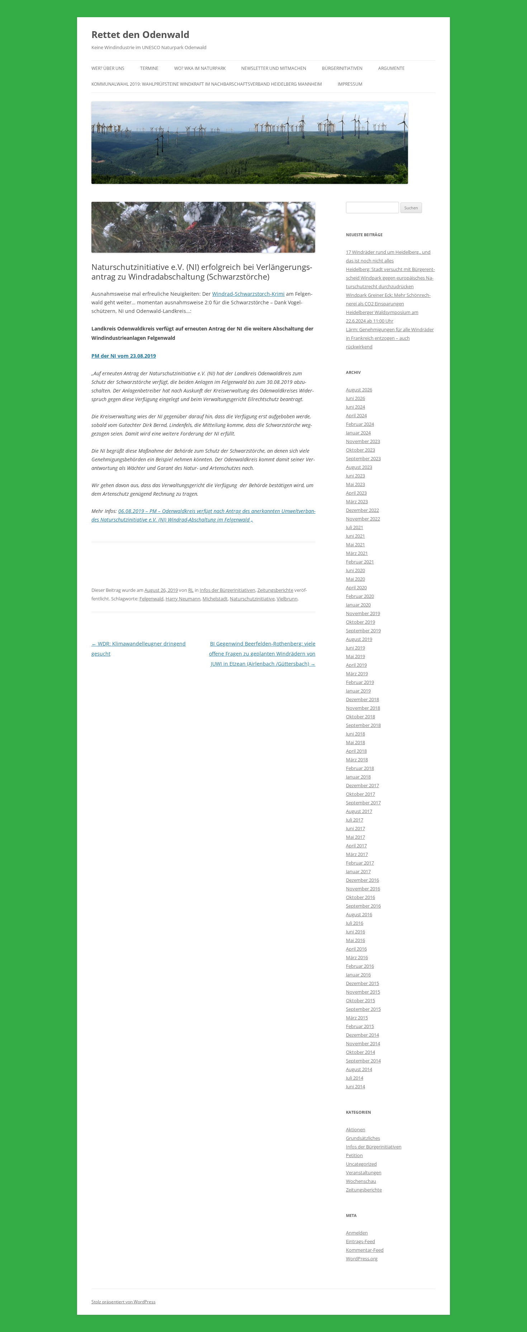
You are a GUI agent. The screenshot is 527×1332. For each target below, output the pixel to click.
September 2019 (363, 630)
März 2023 (357, 501)
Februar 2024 (360, 424)
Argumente (391, 68)
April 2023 (356, 493)
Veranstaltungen (363, 1172)
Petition (354, 1155)
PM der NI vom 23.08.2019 (123, 355)
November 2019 (363, 613)
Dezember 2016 (362, 880)
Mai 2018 (355, 742)
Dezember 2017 (362, 785)
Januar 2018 (358, 777)
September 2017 (363, 802)
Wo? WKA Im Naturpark (199, 68)
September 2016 (363, 906)
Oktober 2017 (360, 794)
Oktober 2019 (360, 622)
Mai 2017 (355, 837)
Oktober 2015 (360, 1000)
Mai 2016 (355, 940)
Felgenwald (151, 598)
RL (191, 590)
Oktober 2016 (360, 897)
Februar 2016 (360, 966)
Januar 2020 (358, 604)
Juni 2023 (355, 475)
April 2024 (356, 415)
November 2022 (363, 518)
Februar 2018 (360, 768)
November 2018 (363, 708)
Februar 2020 (360, 596)
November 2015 (363, 992)
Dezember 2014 (362, 1035)
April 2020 (356, 587)
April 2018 (356, 751)
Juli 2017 (354, 820)
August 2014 (359, 1069)
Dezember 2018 (362, 699)
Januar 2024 (358, 432)
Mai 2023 (355, 484)
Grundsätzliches (363, 1138)
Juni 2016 (355, 931)
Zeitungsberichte (275, 590)
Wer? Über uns (107, 68)
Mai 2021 (355, 544)
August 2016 (359, 914)
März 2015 (357, 1017)
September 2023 (363, 458)
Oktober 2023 (360, 450)
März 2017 (357, 854)
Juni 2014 (355, 1086)
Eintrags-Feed (360, 1241)
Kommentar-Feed (365, 1250)
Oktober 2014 (360, 1052)
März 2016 (357, 957)
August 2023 (359, 467)
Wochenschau (361, 1181)
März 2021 (357, 553)
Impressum (350, 84)
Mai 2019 (355, 656)
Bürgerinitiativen (342, 68)
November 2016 (363, 888)
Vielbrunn (287, 598)
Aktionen (355, 1129)
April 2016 (356, 949)
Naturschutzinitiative (252, 598)
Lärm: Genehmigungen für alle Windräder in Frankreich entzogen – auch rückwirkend (390, 338)
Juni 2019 (355, 647)
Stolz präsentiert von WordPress (123, 1302)
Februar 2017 (360, 863)
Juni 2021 (355, 536)
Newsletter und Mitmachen (273, 68)
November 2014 (363, 1043)
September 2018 (363, 725)
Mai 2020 (355, 579)
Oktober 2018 (360, 716)
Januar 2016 (358, 974)
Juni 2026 (355, 398)
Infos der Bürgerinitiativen (227, 590)
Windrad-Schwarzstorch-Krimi (248, 293)
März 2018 (357, 759)
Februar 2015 (360, 1026)
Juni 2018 (355, 734)
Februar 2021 (360, 561)
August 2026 (359, 389)
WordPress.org (362, 1258)
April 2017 (356, 845)
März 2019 (357, 673)
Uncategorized (361, 1164)
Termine (149, 68)
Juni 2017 (355, 828)
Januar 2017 (358, 871)
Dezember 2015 (362, 983)
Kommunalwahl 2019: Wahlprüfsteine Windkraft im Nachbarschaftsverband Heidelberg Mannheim (206, 84)
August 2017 (359, 811)
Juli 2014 (354, 1078)
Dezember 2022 (362, 510)
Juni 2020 (355, 570)
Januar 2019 (358, 691)
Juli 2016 (354, 923)
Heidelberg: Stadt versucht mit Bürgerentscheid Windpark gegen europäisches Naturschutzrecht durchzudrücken (390, 278)
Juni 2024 (355, 407)
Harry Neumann (183, 598)
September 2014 (363, 1060)
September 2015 (363, 1009)
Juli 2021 (354, 527)
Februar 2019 (360, 682)
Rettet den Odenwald (140, 34)
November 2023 (363, 441)
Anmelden (357, 1232)
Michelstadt (215, 598)
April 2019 (356, 665)
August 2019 (359, 639)
